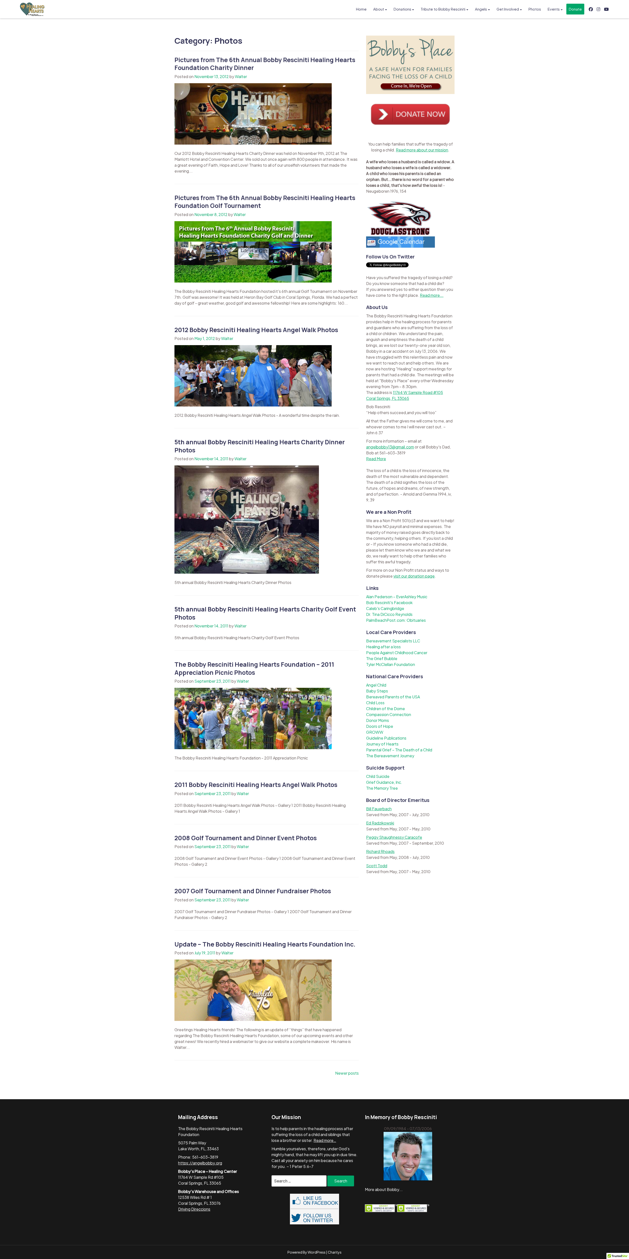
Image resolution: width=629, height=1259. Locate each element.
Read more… (325, 1140)
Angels (481, 9)
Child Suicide (377, 776)
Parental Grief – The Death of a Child (399, 749)
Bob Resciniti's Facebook (389, 602)
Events (554, 9)
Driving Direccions (194, 1209)
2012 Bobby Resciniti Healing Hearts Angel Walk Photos (256, 329)
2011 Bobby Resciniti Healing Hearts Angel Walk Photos (255, 784)
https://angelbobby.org (200, 1162)
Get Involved (508, 9)
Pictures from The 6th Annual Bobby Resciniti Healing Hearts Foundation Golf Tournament (264, 201)
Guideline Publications (386, 738)
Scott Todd (376, 865)
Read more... (431, 295)
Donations (402, 9)
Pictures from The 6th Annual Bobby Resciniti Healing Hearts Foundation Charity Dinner (264, 63)
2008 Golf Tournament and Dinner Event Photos (245, 838)
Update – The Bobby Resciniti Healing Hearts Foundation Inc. (264, 944)
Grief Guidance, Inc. (384, 782)
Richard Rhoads (380, 851)
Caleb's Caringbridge (385, 608)
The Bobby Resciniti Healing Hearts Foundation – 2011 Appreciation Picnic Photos (254, 668)
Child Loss (375, 702)
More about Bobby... (384, 1189)
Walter (241, 76)
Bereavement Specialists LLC (393, 640)
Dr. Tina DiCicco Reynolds (389, 614)
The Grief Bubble (381, 658)
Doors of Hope (379, 726)
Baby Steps (377, 690)
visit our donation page (414, 576)
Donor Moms (377, 720)
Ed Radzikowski (380, 823)
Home (361, 9)
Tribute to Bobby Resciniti (443, 9)
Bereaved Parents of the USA (393, 696)
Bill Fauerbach (379, 808)
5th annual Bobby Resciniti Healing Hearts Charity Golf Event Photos (265, 613)
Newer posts (347, 1073)
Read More (376, 458)
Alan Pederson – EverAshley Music (396, 596)
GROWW (374, 732)
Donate (575, 9)
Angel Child (376, 685)
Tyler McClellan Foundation (390, 664)
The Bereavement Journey (390, 755)
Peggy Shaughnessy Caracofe (394, 837)
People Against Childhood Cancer (396, 652)
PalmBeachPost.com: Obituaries (396, 620)
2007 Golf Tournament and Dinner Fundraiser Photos (252, 891)
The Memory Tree (382, 788)
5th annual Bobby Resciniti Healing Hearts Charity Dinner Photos (259, 446)
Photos (535, 9)
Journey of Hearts (382, 743)
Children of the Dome (385, 708)
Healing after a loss (383, 646)
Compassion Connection (388, 714)
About (378, 9)
